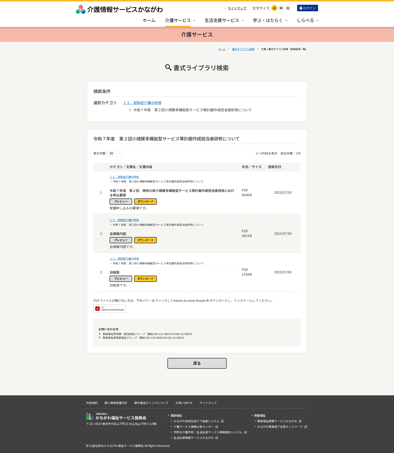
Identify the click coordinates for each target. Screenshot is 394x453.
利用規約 (92, 403)
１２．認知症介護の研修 (142, 102)
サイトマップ (237, 8)
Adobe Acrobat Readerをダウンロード (109, 309)
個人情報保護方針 (115, 403)
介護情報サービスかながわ (119, 9)
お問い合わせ (184, 403)
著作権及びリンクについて (151, 403)
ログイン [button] (309, 8)
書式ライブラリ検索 (243, 49)
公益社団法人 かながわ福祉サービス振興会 (116, 416)
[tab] (175, 20)
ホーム (222, 49)
